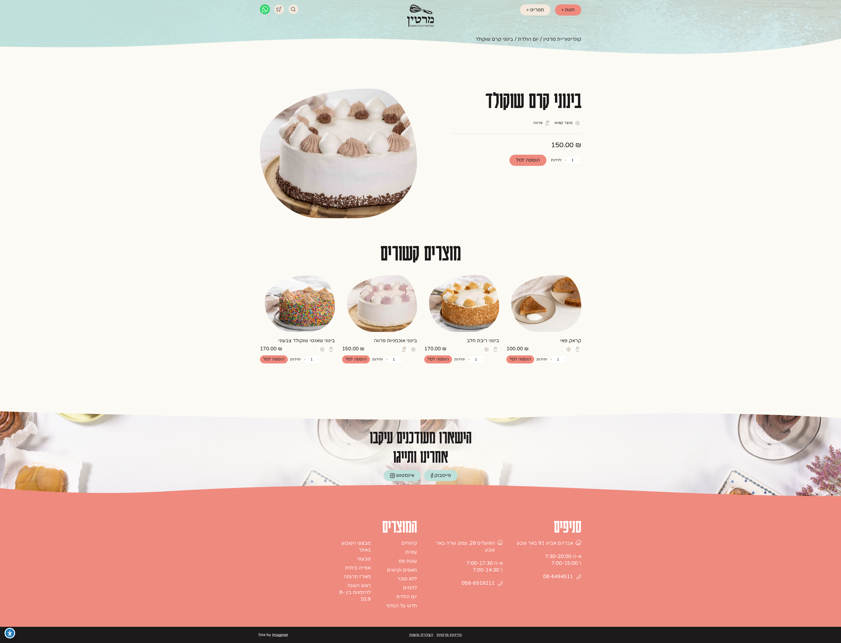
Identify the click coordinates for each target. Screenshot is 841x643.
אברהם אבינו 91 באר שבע (545, 543)
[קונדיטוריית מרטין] (420, 15)
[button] (520, 359)
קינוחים (409, 543)
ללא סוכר (407, 579)
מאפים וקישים (402, 570)
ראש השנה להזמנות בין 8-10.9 (355, 592)
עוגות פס (408, 561)
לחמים (410, 588)
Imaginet (280, 634)
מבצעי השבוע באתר (356, 546)
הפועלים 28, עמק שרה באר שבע (465, 546)
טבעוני (364, 559)
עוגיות (411, 552)
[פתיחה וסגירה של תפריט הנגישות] (10, 633)
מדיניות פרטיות (449, 634)
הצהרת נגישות (421, 634)
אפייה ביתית (358, 568)
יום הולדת (406, 597)
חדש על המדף (402, 606)
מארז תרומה (357, 576)
